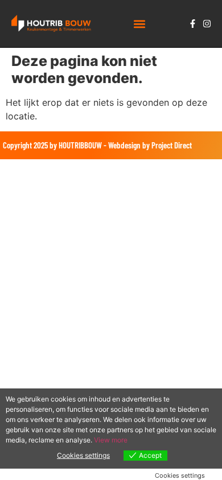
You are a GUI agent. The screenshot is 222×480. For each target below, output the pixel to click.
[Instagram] (207, 23)
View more (111, 440)
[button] (139, 23)
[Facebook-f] (192, 23)
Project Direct (171, 145)
